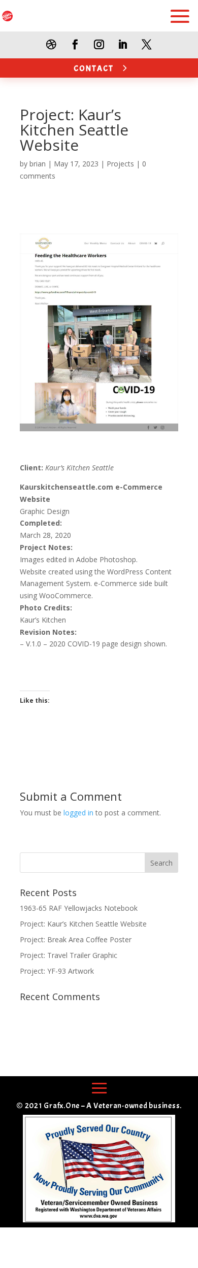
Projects (120, 163)
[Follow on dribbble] (51, 44)
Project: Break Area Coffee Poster (75, 939)
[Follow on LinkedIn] (123, 44)
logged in (78, 812)
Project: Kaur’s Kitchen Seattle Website (83, 924)
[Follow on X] (147, 44)
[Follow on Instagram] (99, 44)
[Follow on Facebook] (75, 44)
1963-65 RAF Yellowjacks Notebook (79, 908)
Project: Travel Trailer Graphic (68, 955)
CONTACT (94, 68)
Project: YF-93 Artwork (57, 971)
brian (37, 163)
